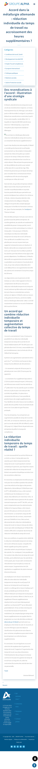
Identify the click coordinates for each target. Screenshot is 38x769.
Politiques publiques (11, 73)
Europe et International (12, 68)
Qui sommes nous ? (18, 696)
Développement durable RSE (14, 59)
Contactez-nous (18, 705)
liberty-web (19, 742)
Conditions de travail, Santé (13, 54)
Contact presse (18, 720)
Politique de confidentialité (20, 739)
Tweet (6, 671)
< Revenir (4, 683)
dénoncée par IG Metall (11, 622)
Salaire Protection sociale (13, 83)
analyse (27, 209)
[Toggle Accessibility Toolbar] (34, 765)
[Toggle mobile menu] (34, 4)
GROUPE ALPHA (19, 736)
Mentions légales (8, 739)
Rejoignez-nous (18, 712)
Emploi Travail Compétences (14, 64)
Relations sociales (10, 78)
